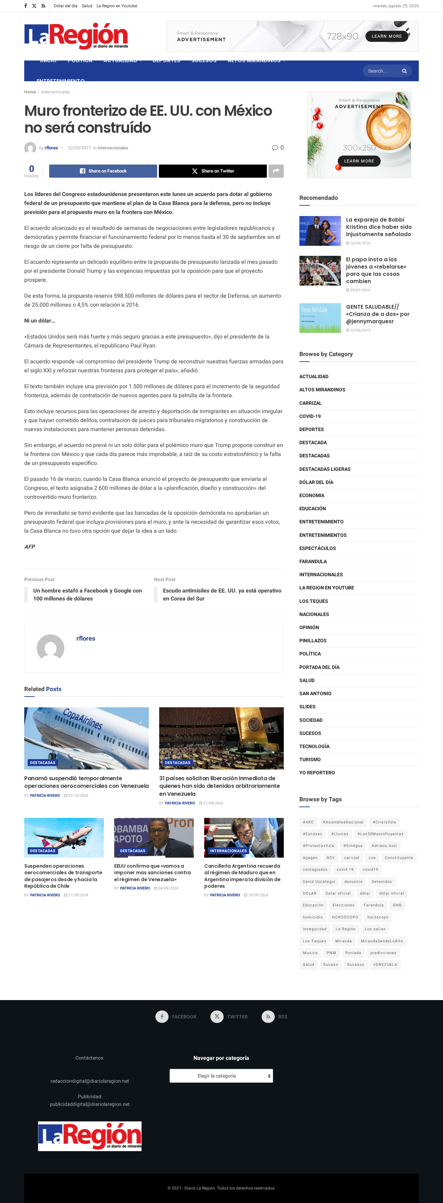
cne (372, 858)
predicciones (383, 953)
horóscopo (378, 917)
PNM (331, 953)
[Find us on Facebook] (25, 6)
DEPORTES (166, 60)
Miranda (343, 941)
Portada (353, 953)
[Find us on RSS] (43, 6)
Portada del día (319, 667)
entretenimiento (321, 521)
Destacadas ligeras (325, 469)
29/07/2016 (359, 290)
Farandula (313, 561)
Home (30, 92)
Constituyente (399, 858)
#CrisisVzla (384, 822)
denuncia (353, 882)
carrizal (352, 858)
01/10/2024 (77, 796)
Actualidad (313, 376)
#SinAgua (353, 846)
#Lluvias (340, 834)
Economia (311, 495)
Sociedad (311, 720)
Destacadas (43, 763)
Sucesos (310, 733)
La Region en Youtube (117, 6)
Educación (312, 508)
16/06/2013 (359, 330)
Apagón (310, 858)
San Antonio (315, 693)
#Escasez (312, 834)
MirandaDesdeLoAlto (382, 941)
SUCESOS (204, 60)
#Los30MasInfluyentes (381, 834)
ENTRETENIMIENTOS (323, 535)
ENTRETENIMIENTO (61, 81)
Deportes (311, 429)
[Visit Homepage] (76, 36)
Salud (87, 6)
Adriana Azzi (384, 846)
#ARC (308, 822)
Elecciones (344, 905)
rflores (51, 147)
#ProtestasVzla (318, 846)
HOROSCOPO (345, 917)
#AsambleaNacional (343, 822)
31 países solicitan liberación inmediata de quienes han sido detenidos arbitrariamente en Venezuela (219, 786)
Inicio (48, 60)
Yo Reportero (317, 772)
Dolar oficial (338, 893)
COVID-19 (310, 416)
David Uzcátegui (319, 882)
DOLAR (310, 893)
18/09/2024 (257, 895)
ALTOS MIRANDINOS (254, 60)
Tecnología (314, 746)
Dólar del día (66, 6)
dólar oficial (391, 893)
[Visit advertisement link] (293, 36)
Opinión (309, 627)
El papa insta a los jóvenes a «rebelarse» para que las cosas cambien (376, 270)
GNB (397, 905)
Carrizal (310, 403)
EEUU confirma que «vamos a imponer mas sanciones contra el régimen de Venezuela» (152, 872)
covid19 (370, 870)
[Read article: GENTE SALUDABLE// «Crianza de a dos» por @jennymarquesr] (320, 318)
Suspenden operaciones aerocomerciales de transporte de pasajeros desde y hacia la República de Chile (63, 876)
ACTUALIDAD (120, 60)
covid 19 (345, 870)
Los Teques (313, 601)
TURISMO (310, 759)
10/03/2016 (359, 243)
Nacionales (314, 614)
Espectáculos (317, 548)
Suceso (330, 965)
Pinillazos (313, 640)
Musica (310, 953)
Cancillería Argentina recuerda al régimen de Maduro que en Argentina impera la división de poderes (242, 876)
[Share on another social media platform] (276, 171)
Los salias (375, 929)
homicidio (313, 917)
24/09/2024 (167, 888)
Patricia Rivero (45, 796)
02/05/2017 (79, 147)
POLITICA (80, 60)
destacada (313, 442)
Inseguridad (315, 929)
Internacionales (55, 92)
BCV (331, 858)
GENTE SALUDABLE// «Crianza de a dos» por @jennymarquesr (377, 314)
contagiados (315, 870)
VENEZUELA (385, 965)
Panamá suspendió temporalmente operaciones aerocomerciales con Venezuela (86, 782)
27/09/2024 (212, 803)
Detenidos (382, 882)
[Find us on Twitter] (34, 6)
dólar (365, 893)
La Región (346, 929)
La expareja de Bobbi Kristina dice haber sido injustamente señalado (379, 227)
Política (310, 654)
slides (307, 706)
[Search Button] (405, 71)
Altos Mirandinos (322, 389)
